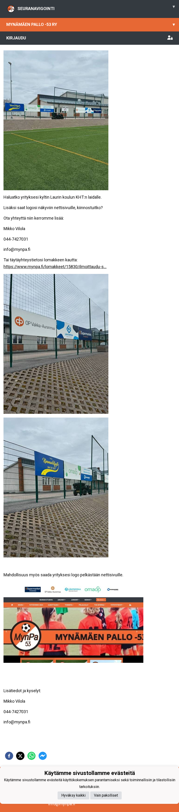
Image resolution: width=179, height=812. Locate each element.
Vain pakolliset (106, 795)
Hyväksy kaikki (73, 795)
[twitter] (20, 756)
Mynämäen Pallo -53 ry (90, 24)
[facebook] (9, 756)
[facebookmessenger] (42, 756)
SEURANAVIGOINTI (96, 7)
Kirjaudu (16, 37)
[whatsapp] (31, 756)
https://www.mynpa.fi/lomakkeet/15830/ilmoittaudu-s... (55, 266)
